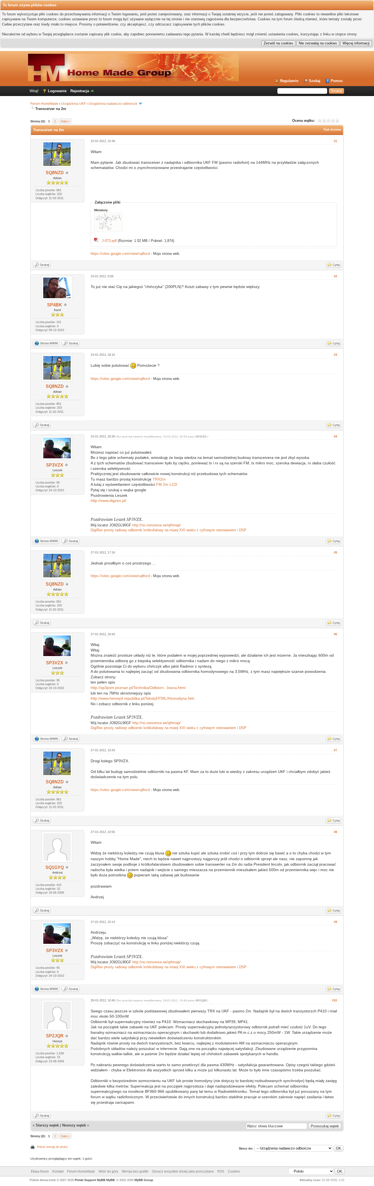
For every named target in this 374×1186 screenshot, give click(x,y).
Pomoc (337, 81)
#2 (335, 276)
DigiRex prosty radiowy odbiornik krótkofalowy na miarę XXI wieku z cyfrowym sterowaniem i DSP (168, 530)
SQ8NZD (55, 172)
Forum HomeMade (44, 104)
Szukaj (314, 81)
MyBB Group (143, 1180)
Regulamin (289, 81)
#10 (334, 1000)
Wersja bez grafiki (135, 1171)
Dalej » (65, 121)
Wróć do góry (108, 1171)
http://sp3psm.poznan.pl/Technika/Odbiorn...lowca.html (138, 687)
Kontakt (58, 1171)
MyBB (110, 1180)
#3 (335, 354)
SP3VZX (54, 465)
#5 (335, 552)
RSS (220, 1171)
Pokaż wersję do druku (52, 1146)
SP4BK (54, 305)
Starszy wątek (47, 1125)
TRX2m (159, 479)
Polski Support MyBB (90, 1180)
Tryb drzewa (332, 129)
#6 (335, 634)
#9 (335, 922)
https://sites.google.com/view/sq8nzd (120, 254)
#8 (335, 832)
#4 (335, 436)
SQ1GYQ (54, 867)
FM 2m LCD (166, 484)
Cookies (234, 1171)
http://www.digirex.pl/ (108, 500)
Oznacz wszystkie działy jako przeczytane (183, 1171)
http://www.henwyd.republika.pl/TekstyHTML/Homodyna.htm (142, 698)
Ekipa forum (40, 1171)
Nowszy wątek (74, 1125)
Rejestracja (79, 91)
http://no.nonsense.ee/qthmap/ (156, 525)
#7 (335, 750)
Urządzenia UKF (73, 104)
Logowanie (57, 91)
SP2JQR (55, 1035)
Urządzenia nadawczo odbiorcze (112, 104)
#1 (335, 141)
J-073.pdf (109, 241)
